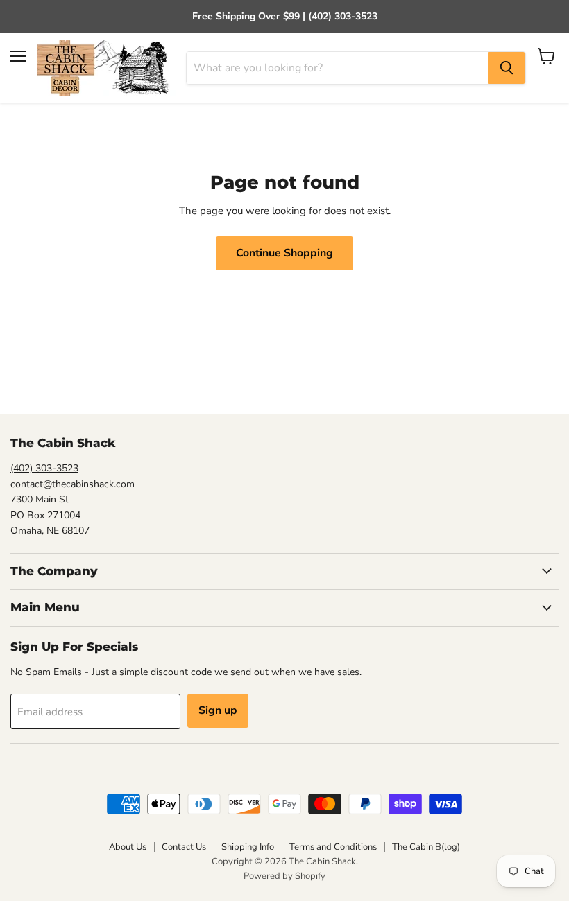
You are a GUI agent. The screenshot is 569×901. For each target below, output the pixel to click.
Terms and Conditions (333, 847)
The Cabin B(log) (426, 847)
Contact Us (184, 847)
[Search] (506, 68)
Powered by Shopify (284, 876)
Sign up (217, 710)
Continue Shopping (284, 253)
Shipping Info (247, 847)
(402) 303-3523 (44, 468)
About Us (127, 847)
